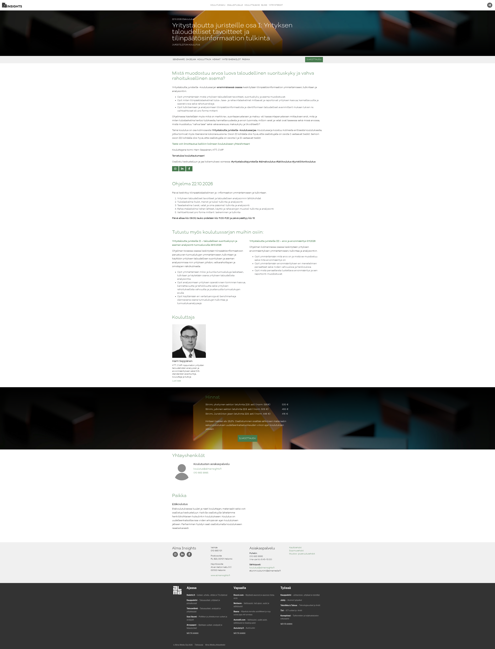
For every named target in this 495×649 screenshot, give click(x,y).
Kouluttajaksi (252, 5)
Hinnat (216, 59)
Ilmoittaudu (314, 60)
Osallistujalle (235, 5)
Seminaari (179, 59)
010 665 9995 (200, 473)
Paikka (246, 59)
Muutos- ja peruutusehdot (302, 554)
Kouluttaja (204, 59)
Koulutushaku (217, 5)
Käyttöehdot (295, 548)
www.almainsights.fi (220, 575)
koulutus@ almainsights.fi (262, 568)
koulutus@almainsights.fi (207, 469)
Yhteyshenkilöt (231, 59)
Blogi (264, 5)
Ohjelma (191, 59)
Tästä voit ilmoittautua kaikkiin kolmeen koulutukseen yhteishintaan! (211, 144)
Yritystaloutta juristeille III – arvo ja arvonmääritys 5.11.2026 (282, 241)
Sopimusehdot (296, 551)
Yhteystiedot (276, 5)
